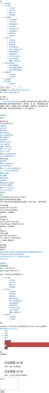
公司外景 (12, 22)
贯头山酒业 (11, 90)
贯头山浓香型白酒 (15, 49)
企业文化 (12, 10)
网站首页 (8, 3)
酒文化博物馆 (9, 63)
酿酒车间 (12, 33)
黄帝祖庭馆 (13, 24)
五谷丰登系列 (14, 58)
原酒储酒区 (13, 31)
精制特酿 (12, 44)
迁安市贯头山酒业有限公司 (12, 101)
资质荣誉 (12, 15)
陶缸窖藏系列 (14, 51)
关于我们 (8, 6)
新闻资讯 (8, 72)
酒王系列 (12, 42)
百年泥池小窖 (14, 28)
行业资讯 (12, 77)
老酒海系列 (13, 54)
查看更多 (3, 115)
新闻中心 (8, 314)
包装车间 (12, 35)
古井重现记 (13, 19)
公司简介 (12, 8)
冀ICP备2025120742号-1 (9, 328)
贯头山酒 (26, 90)
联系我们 (8, 81)
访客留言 (8, 79)
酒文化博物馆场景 (15, 70)
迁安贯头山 (19, 90)
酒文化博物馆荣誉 (15, 67)
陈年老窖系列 (14, 47)
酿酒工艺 (12, 12)
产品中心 (8, 38)
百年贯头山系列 (14, 56)
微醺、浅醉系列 (14, 61)
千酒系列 (12, 40)
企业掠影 (8, 17)
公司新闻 (12, 74)
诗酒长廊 (12, 26)
